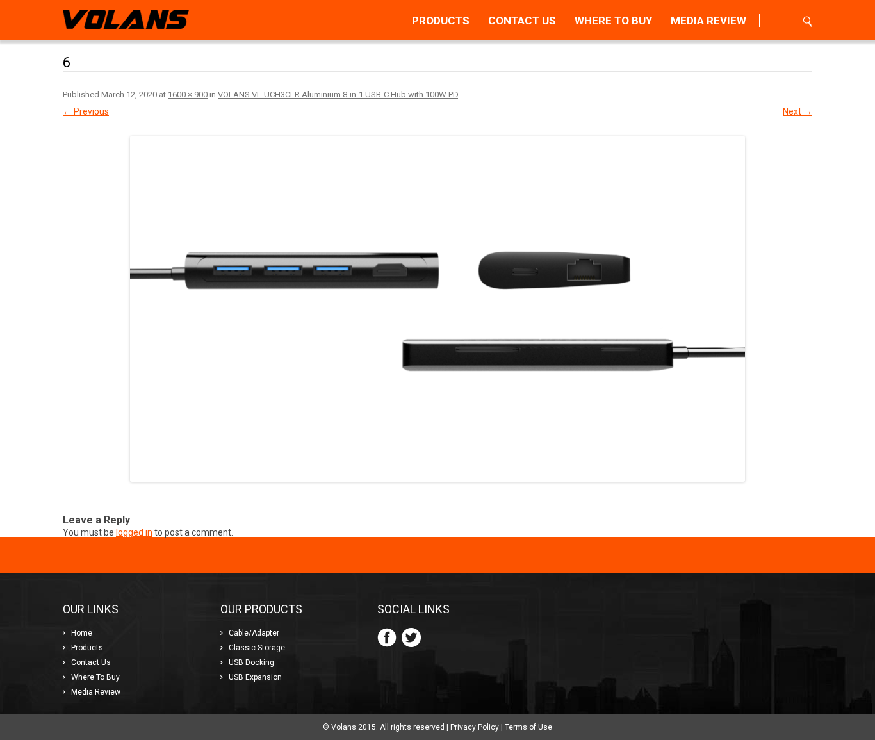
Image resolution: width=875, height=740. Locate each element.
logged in (134, 532)
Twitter (411, 637)
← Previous (86, 111)
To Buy (613, 20)
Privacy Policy (474, 727)
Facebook (387, 637)
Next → (797, 111)
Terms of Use (528, 727)
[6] (437, 309)
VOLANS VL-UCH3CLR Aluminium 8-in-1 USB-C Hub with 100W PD (338, 94)
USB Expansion (255, 677)
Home (81, 633)
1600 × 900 (188, 94)
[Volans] (126, 20)
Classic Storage (257, 647)
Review (708, 20)
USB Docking (251, 662)
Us (522, 20)
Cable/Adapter (254, 633)
